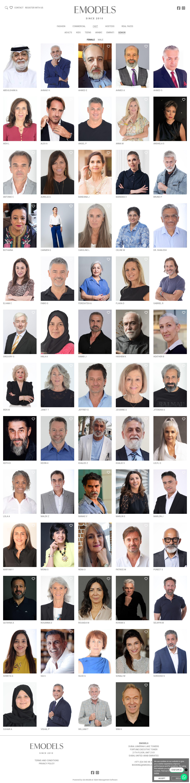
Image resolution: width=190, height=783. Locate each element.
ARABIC (98, 32)
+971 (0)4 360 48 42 (143, 762)
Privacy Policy (47, 763)
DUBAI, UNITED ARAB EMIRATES (144, 755)
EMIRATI (110, 32)
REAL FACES (127, 26)
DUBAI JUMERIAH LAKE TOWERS (143, 746)
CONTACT (19, 7)
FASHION (61, 26)
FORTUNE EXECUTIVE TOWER (143, 749)
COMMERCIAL (79, 26)
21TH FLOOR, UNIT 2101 (143, 752)
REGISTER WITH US (34, 7)
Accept (161, 778)
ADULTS (68, 32)
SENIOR (122, 32)
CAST (95, 26)
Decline (179, 778)
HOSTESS (109, 26)
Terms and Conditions (47, 760)
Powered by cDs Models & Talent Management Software (95, 780)
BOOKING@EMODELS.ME (143, 765)
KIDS (78, 32)
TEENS (88, 32)
